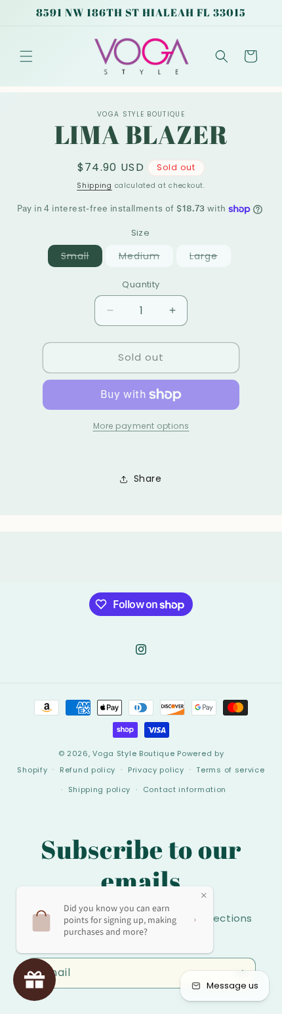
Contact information (184, 789)
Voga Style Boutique (133, 753)
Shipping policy (99, 789)
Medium (146, 258)
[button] (26, 56)
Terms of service (230, 770)
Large (210, 258)
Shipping (94, 185)
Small (81, 258)
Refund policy (87, 770)
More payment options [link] (141, 425)
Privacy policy (156, 770)
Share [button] (148, 478)
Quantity (140, 284)
